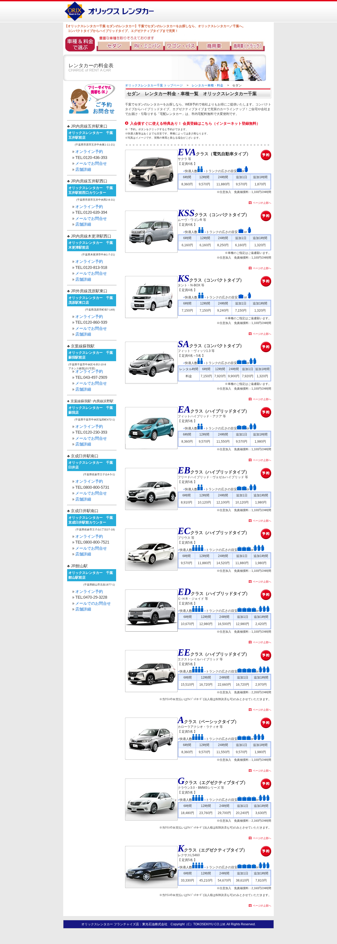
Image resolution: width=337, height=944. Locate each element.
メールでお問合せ (91, 163)
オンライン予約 (89, 151)
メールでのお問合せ (93, 603)
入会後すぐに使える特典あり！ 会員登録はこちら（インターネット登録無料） (195, 123)
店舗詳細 (83, 169)
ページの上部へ (262, 202)
